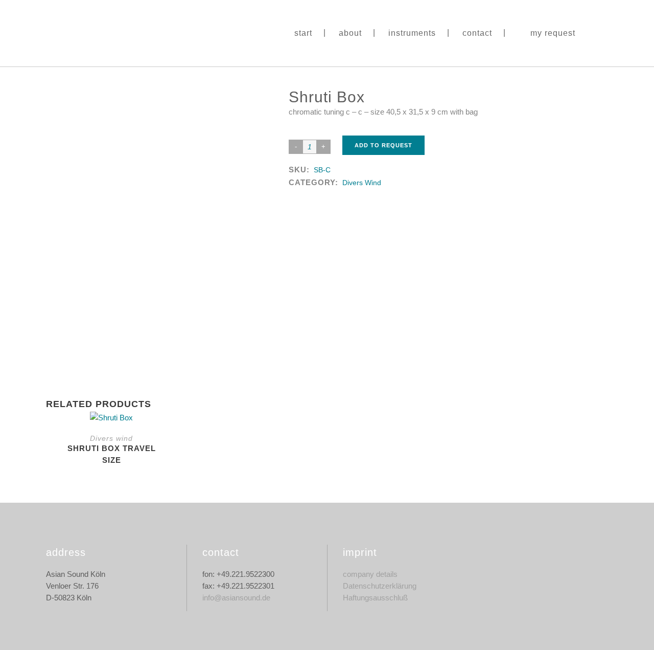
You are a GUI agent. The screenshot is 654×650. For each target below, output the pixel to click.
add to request (383, 145)
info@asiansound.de (236, 597)
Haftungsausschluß (375, 597)
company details (370, 574)
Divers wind (361, 182)
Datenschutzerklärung (379, 585)
